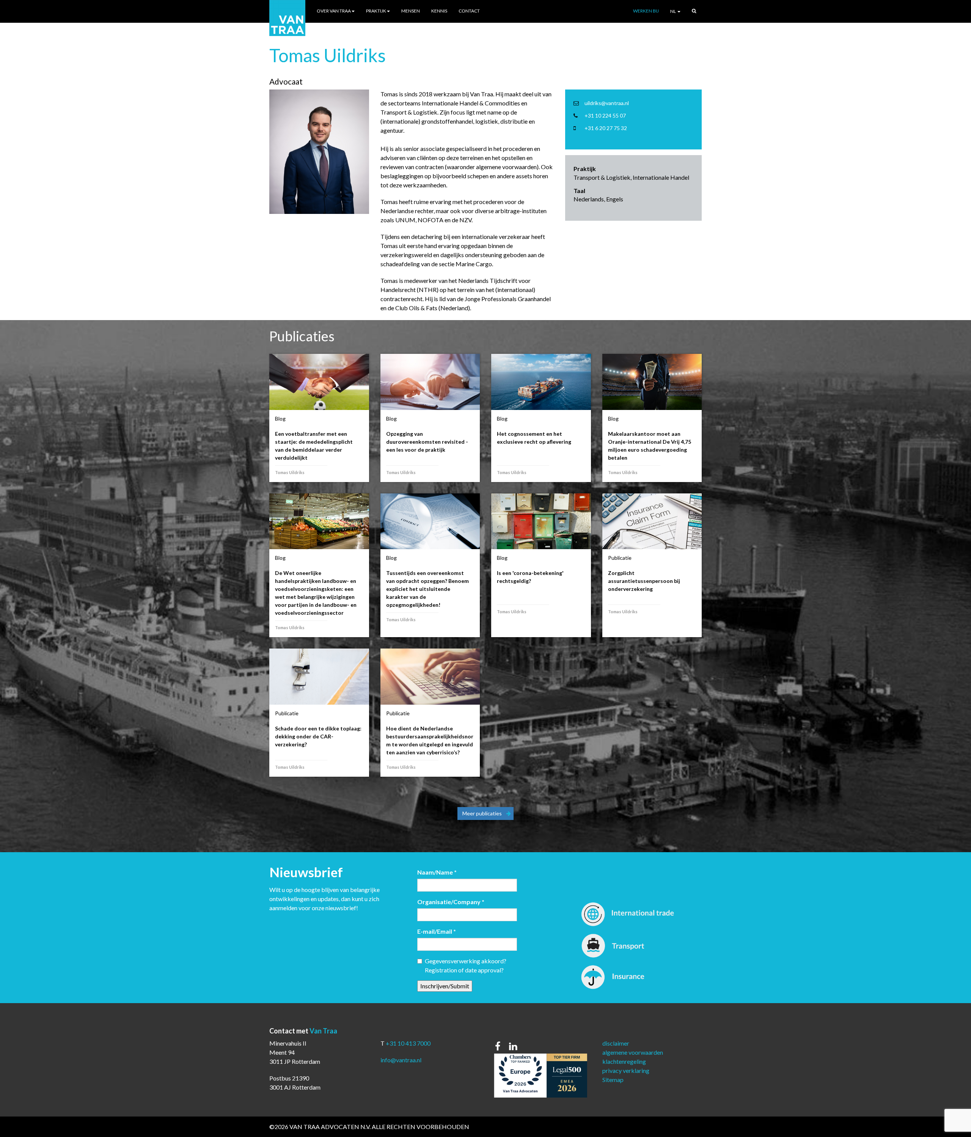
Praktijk (376, 11)
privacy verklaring (625, 1070)
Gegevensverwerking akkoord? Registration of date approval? (465, 965)
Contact (469, 11)
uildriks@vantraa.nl (606, 103)
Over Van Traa (334, 11)
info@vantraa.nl (400, 1059)
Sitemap (613, 1079)
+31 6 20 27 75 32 (605, 128)
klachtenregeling (624, 1061)
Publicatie (620, 557)
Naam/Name (437, 872)
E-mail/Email (436, 931)
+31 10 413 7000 (408, 1043)
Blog (280, 418)
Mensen (410, 11)
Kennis (439, 11)
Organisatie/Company (450, 901)
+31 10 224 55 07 (605, 115)
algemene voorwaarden (632, 1052)
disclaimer (615, 1043)
